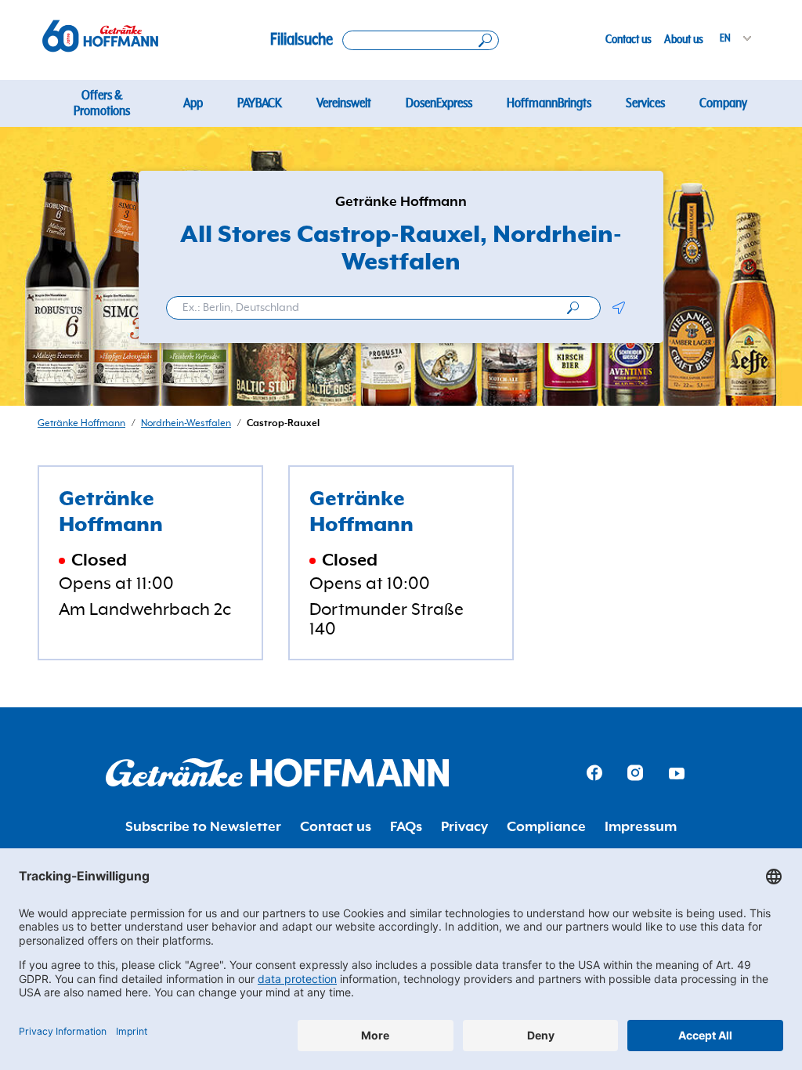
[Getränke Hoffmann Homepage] (277, 772)
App (193, 103)
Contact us (628, 39)
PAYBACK (259, 103)
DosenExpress (439, 103)
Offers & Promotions (102, 103)
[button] (618, 308)
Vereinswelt (343, 103)
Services (645, 103)
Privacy (464, 827)
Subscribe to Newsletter (203, 827)
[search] (573, 308)
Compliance (546, 827)
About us (683, 39)
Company (723, 103)
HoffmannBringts (549, 103)
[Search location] (420, 40)
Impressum (641, 827)
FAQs (406, 827)
